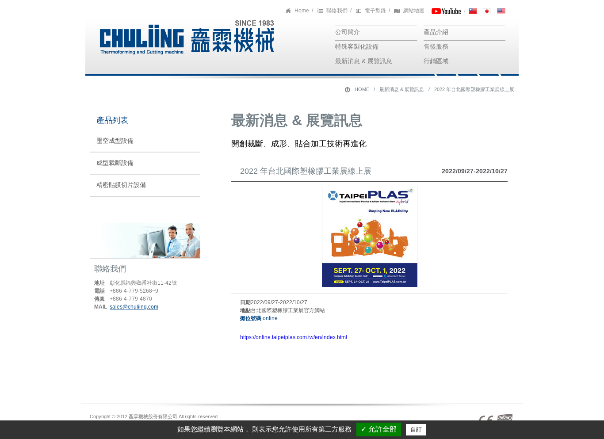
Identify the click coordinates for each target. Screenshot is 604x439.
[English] (501, 11)
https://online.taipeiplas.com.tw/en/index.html (293, 337)
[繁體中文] (472, 11)
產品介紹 (436, 31)
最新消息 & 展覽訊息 (363, 61)
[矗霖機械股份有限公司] (184, 59)
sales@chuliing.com (134, 307)
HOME (362, 89)
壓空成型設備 (115, 140)
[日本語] (487, 11)
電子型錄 (375, 11)
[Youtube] (446, 11)
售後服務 (436, 46)
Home (301, 11)
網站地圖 (413, 11)
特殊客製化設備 (356, 46)
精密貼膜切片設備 (121, 184)
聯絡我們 (337, 11)
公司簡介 (347, 31)
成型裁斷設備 (115, 162)
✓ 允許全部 (379, 429)
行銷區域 (436, 61)
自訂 (416, 429)
